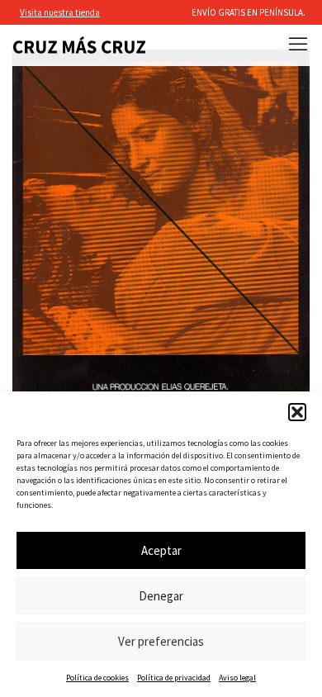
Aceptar (161, 550)
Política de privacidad (174, 677)
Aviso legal (237, 677)
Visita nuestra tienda (60, 12)
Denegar (161, 596)
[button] (297, 412)
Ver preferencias (161, 641)
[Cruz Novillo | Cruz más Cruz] (79, 45)
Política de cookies (97, 677)
